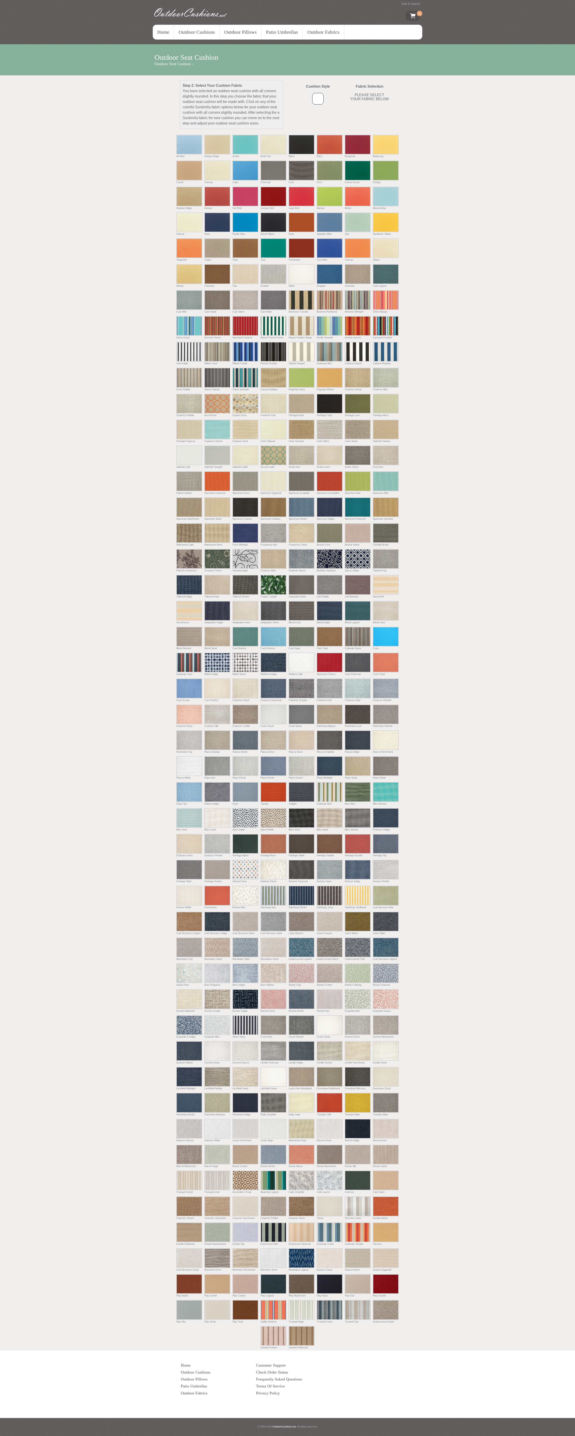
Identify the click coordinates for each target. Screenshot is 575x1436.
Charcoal (265, 182)
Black (292, 156)
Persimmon (210, 907)
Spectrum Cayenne (215, 493)
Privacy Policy (268, 1393)
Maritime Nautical (326, 570)
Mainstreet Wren (213, 544)
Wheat (179, 285)
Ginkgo (377, 182)
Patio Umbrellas (282, 32)
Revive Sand (380, 1166)
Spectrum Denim (298, 518)
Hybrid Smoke (184, 493)
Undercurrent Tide (355, 959)
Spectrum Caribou (270, 518)
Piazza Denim (240, 751)
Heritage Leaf (352, 415)
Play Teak (237, 1321)
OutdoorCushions (189, 12)
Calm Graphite (296, 1192)
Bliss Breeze (380, 803)
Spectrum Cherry (326, 674)
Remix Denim (268, 1166)
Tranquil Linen (212, 1192)
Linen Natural (268, 441)
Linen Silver (323, 441)
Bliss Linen (210, 829)
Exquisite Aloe (352, 1011)
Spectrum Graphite (299, 493)
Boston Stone (352, 544)
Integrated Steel (297, 596)
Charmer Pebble (269, 1218)
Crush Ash (266, 1036)
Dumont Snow (212, 1062)
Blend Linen (379, 622)
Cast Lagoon (380, 285)
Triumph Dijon (352, 1114)
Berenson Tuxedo (298, 311)
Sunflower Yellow (382, 234)
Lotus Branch (296, 933)
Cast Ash (350, 285)
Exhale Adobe (380, 1218)
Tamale (264, 803)
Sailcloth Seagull (213, 467)
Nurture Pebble (381, 881)
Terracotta (294, 259)
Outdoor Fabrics (323, 32)
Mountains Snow (270, 959)
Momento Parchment (243, 1269)
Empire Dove (239, 415)
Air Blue (180, 156)
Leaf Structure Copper (188, 933)
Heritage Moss (381, 415)
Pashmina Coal (353, 726)
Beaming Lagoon (270, 1192)
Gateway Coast (325, 1244)
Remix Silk (350, 1166)
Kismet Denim (296, 1011)
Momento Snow (269, 1269)
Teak (235, 259)
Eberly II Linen (324, 984)
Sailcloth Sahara (381, 441)
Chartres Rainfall (382, 700)
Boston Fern (323, 544)
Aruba (235, 156)
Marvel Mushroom (186, 1166)
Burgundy (350, 156)
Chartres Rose (184, 726)
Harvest (377, 1244)
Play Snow (210, 1321)
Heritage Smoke (213, 881)
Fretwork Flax (268, 415)
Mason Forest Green (272, 337)
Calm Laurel (323, 1192)
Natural (180, 234)
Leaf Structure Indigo (215, 933)
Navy (207, 234)
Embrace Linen (184, 855)
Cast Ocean (183, 700)
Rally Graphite (268, 1114)
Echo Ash (378, 467)
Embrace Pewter (213, 855)
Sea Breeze (182, 622)
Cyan (376, 648)
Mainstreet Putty (297, 1140)
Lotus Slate (379, 933)
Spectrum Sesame (383, 518)
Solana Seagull (297, 363)
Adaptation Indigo (213, 622)
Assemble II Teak (241, 1192)
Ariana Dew (182, 984)
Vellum (376, 259)
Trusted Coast (324, 1321)
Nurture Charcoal (298, 881)
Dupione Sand (240, 441)
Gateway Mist (324, 363)
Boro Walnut (267, 984)
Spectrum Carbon (242, 518)
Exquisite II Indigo (185, 1036)
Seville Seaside (325, 337)
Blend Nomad (183, 648)
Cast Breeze (239, 648)
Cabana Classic (353, 363)
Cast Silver (238, 311)
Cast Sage (294, 648)
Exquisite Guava (382, 1011)
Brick (319, 156)
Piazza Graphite (325, 751)
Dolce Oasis (183, 337)
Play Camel (210, 1295)
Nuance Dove (352, 1269)
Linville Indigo (296, 1062)
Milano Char (210, 363)
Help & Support (410, 3)
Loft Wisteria (351, 596)
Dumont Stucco (240, 1062)
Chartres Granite (298, 700)
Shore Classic (212, 389)
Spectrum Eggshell (271, 493)
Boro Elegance (212, 984)
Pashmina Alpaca (326, 726)
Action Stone (351, 467)
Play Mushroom (297, 1295)
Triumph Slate (380, 1114)
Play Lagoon (267, 1295)
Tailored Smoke (240, 596)
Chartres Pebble (185, 415)
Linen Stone (351, 441)
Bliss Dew (181, 829)
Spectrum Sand (212, 518)
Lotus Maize (351, 933)
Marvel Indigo (352, 1140)
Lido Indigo (182, 363)
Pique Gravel (296, 777)
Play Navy (322, 1295)
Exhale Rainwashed (215, 1244)
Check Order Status (272, 1372)
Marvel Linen (380, 1140)
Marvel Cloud (324, 1140)
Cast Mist (181, 311)
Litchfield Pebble (213, 1088)
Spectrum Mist (381, 493)
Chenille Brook (381, 544)
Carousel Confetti (382, 337)
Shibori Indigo (211, 803)
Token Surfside (240, 389)
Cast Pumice (211, 700)
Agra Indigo (238, 829)
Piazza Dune (296, 751)
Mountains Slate (241, 959)
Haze (235, 803)
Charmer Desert (185, 1218)
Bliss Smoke (351, 829)
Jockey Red (267, 208)
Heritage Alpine (240, 855)
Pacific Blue (238, 234)
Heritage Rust (268, 855)
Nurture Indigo (352, 881)
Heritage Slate (184, 881)
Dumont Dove (352, 1036)
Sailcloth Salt (183, 467)
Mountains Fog (184, 959)
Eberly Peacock (381, 984)
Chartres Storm (297, 570)
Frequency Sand (298, 544)
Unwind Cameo (269, 1347)
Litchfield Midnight (185, 1088)
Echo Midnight (240, 544)
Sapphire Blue (324, 234)
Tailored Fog (379, 570)
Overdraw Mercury (355, 1088)
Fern (319, 182)
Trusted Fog (351, 1321)
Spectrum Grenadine (328, 493)
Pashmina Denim (185, 1114)
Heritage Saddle (325, 855)
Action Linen (323, 467)
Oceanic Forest (212, 570)
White (292, 285)
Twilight (292, 803)
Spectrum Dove (241, 493)
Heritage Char (324, 415)
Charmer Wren (297, 1218)
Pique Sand (351, 777)
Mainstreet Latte (185, 544)
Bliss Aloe (350, 803)
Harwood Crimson (242, 337)
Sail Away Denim (298, 907)
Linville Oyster (324, 1062)
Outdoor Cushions (197, 32)
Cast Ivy (349, 1192)
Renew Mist (238, 907)
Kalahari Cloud (268, 881)
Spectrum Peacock (355, 518)
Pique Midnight (324, 777)
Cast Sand (378, 1192)
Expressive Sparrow (300, 1244)
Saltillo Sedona (268, 1321)
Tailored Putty (211, 596)
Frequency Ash (269, 544)
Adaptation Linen (241, 622)
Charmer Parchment (243, 1218)
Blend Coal (294, 622)
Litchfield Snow (269, 1088)
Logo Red (294, 208)
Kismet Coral (267, 1011)
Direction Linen (353, 1218)
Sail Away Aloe (268, 907)
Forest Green (352, 182)
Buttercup (378, 156)
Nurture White (183, 907)
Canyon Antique (269, 389)
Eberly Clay (295, 984)
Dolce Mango (380, 311)
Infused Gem (239, 881)
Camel (179, 182)
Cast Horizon (268, 648)
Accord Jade (267, 467)
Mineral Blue (379, 208)
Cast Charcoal (352, 674)
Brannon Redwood (327, 311)
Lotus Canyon (324, 933)
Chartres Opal (352, 700)
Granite (265, 285)
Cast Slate (266, 311)
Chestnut (209, 285)
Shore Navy (238, 1036)
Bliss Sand (322, 829)
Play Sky (181, 1321)
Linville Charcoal (269, 1062)
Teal (263, 259)
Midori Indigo (211, 674)
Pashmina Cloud (382, 1088)
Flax (234, 285)
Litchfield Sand (240, 1088)
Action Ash (294, 467)
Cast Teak (322, 648)
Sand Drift (378, 596)
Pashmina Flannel (382, 726)
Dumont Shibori (184, 1062)
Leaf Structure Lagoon (385, 959)
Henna (208, 208)
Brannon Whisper (354, 311)
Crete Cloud (267, 726)
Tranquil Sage (296, 1321)
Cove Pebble (183, 389)
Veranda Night (240, 570)
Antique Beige (211, 156)
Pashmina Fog (184, 751)
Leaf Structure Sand (243, 933)
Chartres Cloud (240, 700)
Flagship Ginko (297, 389)
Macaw (321, 208)
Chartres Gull (324, 700)
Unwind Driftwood (298, 1347)
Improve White (212, 1140)
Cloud (320, 1218)
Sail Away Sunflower (356, 907)
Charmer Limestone (215, 1218)
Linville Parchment (355, 1062)
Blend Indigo (323, 622)
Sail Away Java (325, 907)
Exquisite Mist (211, 1036)
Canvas (208, 182)
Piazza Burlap (211, 751)
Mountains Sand (213, 959)
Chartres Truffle (241, 726)
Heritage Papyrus (185, 441)
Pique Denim (267, 777)
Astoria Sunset (353, 337)
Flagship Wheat (325, 389)
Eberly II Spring (353, 984)
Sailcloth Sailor (240, 467)
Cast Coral (379, 674)
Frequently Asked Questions (279, 1379)
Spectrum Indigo (325, 518)
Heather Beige (184, 208)
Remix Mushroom (326, 1166)
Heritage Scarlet (353, 855)
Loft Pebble (323, 596)
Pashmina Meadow (214, 1114)
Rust (291, 234)
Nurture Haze (324, 881)
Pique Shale (379, 777)
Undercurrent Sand (383, 1321)
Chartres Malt (268, 570)
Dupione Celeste (213, 441)
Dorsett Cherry (212, 337)
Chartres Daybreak (271, 700)
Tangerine (181, 259)
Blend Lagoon (352, 622)
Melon (348, 208)
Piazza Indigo (352, 751)
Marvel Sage (211, 1166)
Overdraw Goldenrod (328, 1088)
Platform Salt (295, 674)
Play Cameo (239, 1295)
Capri (235, 182)
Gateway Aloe (324, 803)
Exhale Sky (238, 1244)
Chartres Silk (211, 726)
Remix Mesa (295, 1166)
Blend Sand (210, 648)
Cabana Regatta (382, 363)
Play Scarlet (379, 1295)
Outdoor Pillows (240, 32)
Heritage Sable (297, 855)
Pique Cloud (238, 777)
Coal (291, 182)
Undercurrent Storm (327, 959)
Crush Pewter (296, 1036)
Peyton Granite (269, 363)
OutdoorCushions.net (284, 1426)
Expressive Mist (269, 1244)
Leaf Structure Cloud (187, 1269)
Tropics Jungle (269, 596)
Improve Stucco (185, 1140)
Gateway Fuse (184, 674)
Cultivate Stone (353, 648)
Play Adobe (182, 1295)
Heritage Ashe (296, 415)
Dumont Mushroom (383, 1036)
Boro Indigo (238, 984)
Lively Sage (267, 1140)
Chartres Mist (380, 389)
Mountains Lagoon (299, 1269)
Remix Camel (239, 1166)
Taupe (207, 259)
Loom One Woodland (300, 1088)
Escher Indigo (240, 1011)
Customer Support (271, 1365)
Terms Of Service (270, 1386)
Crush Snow (323, 1036)
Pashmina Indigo (241, 1114)
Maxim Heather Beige (300, 337)
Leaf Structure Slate (271, 933)
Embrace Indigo (381, 829)
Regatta (321, 285)
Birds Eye (266, 156)
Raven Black (267, 234)
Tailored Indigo (184, 596)
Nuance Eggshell (382, 1269)
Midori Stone (239, 674)
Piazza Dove (267, 751)
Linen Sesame (296, 441)
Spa (347, 234)
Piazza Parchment (383, 751)
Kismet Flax (323, 1011)
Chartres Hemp (353, 389)
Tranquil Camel (184, 1192)
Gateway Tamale (354, 1244)
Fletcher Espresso (186, 570)
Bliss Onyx (295, 829)
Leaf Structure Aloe (383, 907)
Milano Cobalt (239, 363)
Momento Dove (212, 1269)
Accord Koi (210, 415)
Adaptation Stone (270, 622)
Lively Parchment (241, 1140)
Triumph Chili (324, 1114)
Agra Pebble (267, 829)
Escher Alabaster (185, 1011)
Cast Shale (210, 311)
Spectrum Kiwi (352, 493)
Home (163, 32)
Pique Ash (209, 777)
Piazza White (183, 777)
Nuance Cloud (324, 1269)
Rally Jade (294, 1114)
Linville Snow (380, 1062)
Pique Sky (181, 803)
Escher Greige (212, 1011)
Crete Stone (295, 726)
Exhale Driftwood (185, 1244)
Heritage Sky (380, 855)
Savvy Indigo (352, 570)
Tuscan (349, 259)
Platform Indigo (269, 674)
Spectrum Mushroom (187, 518)
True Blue (322, 259)
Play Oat (349, 1295)
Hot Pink (237, 208)
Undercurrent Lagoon (300, 959)
